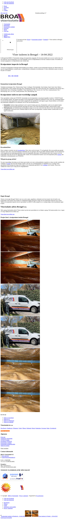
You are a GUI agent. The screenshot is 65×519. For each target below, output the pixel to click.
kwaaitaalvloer (21, 150)
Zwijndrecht (53, 428)
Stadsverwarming (5, 445)
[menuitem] (34, 6)
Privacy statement (23, 495)
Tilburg (24, 428)
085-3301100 (4, 13)
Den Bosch (3, 428)
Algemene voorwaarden (10, 507)
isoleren (59, 154)
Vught (20, 428)
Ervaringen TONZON (6, 441)
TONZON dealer (5, 440)
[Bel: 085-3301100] (3, 76)
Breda (33, 428)
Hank (48, 428)
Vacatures (6, 7)
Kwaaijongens (39, 495)
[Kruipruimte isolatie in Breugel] (32, 267)
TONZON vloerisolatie (6, 438)
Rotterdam (38, 428)
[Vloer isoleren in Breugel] (32, 331)
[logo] (12, 21)
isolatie (8, 163)
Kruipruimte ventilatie (6, 442)
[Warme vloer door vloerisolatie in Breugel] (32, 395)
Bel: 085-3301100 (13, 76)
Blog (5, 9)
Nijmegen (15, 428)
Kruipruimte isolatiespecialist (8, 444)
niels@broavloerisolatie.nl (8, 457)
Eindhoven (9, 428)
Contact (6, 10)
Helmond (29, 428)
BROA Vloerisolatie (13, 495)
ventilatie (45, 165)
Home (5, 6)
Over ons (3, 437)
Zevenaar (43, 428)
